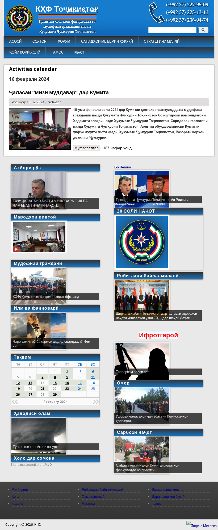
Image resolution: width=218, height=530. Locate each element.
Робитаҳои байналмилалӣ (102, 490)
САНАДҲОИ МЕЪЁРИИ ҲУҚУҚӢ (107, 41)
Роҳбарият (20, 490)
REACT (79, 52)
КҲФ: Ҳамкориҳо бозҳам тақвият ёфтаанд (46, 297)
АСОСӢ (15, 41)
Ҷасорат (88, 503)
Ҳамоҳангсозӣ (93, 497)
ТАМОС (57, 52)
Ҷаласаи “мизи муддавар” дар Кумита (59, 92)
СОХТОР (39, 41)
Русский (89, 11)
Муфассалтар (87, 148)
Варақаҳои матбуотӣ (168, 497)
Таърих (17, 503)
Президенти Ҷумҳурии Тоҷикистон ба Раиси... (152, 200)
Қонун (16, 497)
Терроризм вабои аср (132, 372)
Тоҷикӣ (73, 11)
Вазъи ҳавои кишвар (168, 490)
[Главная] (19, 31)
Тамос (157, 503)
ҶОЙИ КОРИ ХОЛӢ (24, 52)
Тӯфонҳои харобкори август (35, 447)
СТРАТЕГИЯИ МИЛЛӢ (161, 41)
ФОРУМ (63, 41)
